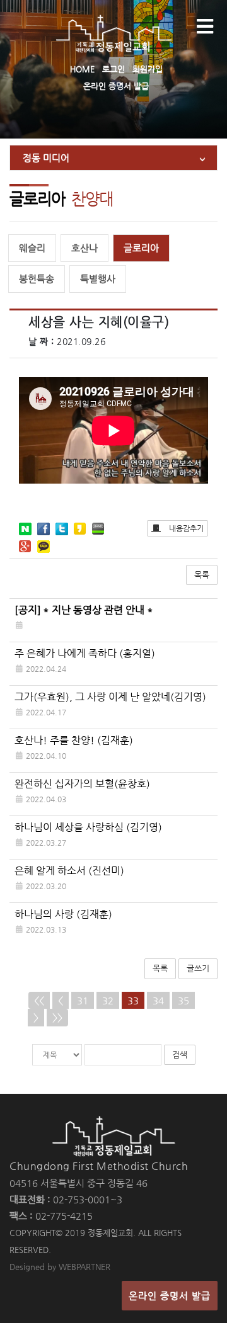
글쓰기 (198, 968)
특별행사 (97, 278)
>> (57, 1017)
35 (183, 1000)
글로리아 (141, 247)
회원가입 (147, 69)
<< (39, 1000)
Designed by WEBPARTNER (59, 1266)
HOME (82, 69)
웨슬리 (32, 247)
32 (108, 1000)
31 (82, 1000)
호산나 (84, 247)
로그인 (113, 69)
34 (158, 1000)
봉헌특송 (36, 278)
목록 (201, 574)
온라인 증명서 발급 (116, 86)
